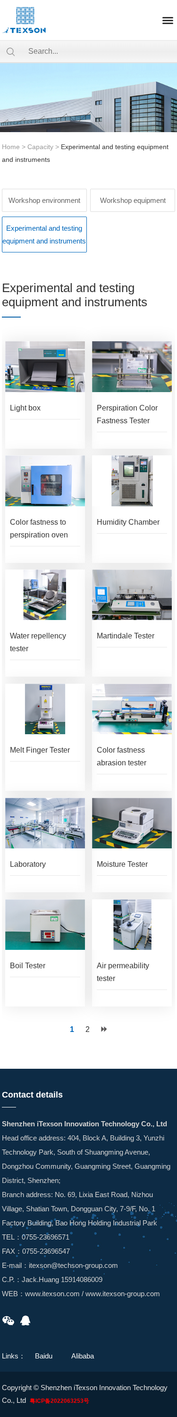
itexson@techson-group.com (73, 1265)
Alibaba (82, 1356)
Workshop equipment (133, 200)
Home (11, 147)
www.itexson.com (52, 1294)
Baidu (43, 1356)
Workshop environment (44, 200)
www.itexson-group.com (122, 1294)
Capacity (40, 147)
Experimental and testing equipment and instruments (44, 234)
